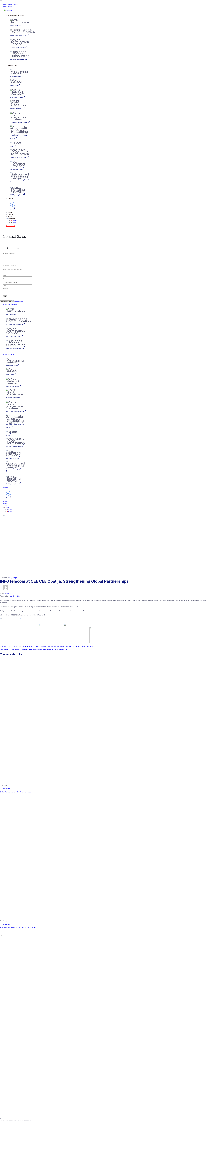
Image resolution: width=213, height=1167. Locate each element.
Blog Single (13, 578)
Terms (9, 216)
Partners (10, 212)
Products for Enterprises (15, 15)
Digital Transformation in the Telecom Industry (16, 792)
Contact (10, 214)
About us (10, 198)
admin (7, 593)
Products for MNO (13, 65)
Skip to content (7, 6)
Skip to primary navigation (10, 4)
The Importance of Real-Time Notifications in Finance (18, 927)
